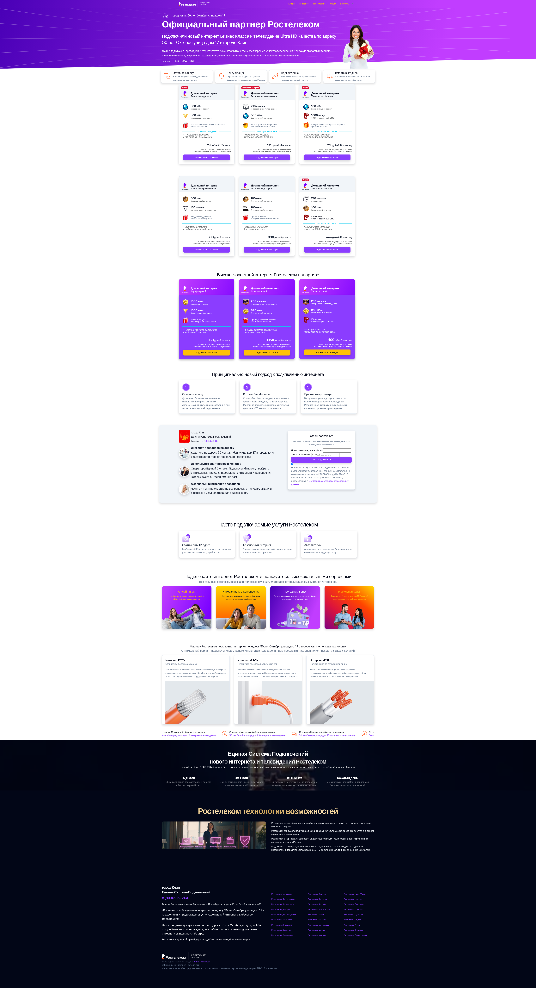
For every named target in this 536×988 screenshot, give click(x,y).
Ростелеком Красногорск (319, 909)
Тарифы (291, 4)
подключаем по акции (206, 157)
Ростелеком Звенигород (282, 930)
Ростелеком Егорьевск (281, 920)
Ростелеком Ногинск (353, 899)
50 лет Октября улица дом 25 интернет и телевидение (317, 735)
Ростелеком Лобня (316, 914)
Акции (333, 4)
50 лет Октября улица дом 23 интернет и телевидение (248, 735)
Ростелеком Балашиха (281, 894)
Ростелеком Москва (316, 930)
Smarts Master (202, 961)
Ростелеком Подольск (353, 909)
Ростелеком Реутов (352, 920)
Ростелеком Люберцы (317, 920)
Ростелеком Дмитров (280, 909)
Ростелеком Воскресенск (282, 904)
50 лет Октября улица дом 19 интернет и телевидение (178, 735)
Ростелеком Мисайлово (318, 925)
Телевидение (319, 4)
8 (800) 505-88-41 (212, 441)
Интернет (303, 4)
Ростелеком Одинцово (354, 904)
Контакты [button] (344, 4)
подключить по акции (206, 352)
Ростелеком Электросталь (355, 935)
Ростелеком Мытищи (317, 935)
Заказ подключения (321, 459)
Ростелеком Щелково (353, 930)
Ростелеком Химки (352, 925)
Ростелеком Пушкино (353, 914)
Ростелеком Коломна (317, 899)
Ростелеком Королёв (317, 904)
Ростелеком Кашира (317, 894)
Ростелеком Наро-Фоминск (356, 894)
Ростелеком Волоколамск (283, 899)
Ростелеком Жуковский (281, 925)
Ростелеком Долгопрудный (283, 914)
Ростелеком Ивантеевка (282, 935)
